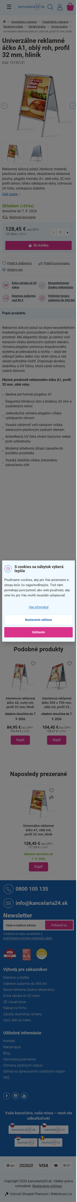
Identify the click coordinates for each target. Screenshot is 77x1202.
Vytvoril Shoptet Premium (29, 1194)
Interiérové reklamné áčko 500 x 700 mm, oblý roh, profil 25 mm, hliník (57, 703)
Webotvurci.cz (61, 1194)
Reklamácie (12, 1047)
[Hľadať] (50, 7)
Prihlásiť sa (59, 925)
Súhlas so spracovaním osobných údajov (34, 1071)
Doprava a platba (16, 977)
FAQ (6, 1078)
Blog (6, 1053)
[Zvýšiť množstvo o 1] (68, 232)
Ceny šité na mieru (17, 1020)
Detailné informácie (38, 194)
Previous (4, 105)
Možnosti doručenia (22, 217)
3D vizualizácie (14, 1002)
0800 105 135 (32, 889)
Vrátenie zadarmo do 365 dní (25, 984)
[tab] (16, 313)
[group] (20, 702)
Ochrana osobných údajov (23, 1065)
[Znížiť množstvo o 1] (53, 232)
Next (73, 105)
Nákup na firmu (15, 1008)
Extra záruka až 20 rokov (24, 285)
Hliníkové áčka (48, 484)
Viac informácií (38, 607)
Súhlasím (38, 632)
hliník (41, 511)
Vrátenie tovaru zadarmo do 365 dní (61, 298)
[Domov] (6, 21)
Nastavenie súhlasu (38, 619)
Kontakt (9, 1041)
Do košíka (41, 245)
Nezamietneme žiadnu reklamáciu (60, 285)
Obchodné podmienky (19, 1059)
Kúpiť (38, 867)
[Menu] (9, 6)
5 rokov (43, 529)
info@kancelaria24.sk (42, 903)
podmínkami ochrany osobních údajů (27, 938)
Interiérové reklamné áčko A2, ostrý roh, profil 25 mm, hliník (20, 703)
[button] (20, 728)
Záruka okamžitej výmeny (22, 1014)
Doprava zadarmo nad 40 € (24, 298)
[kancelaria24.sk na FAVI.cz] (9, 956)
